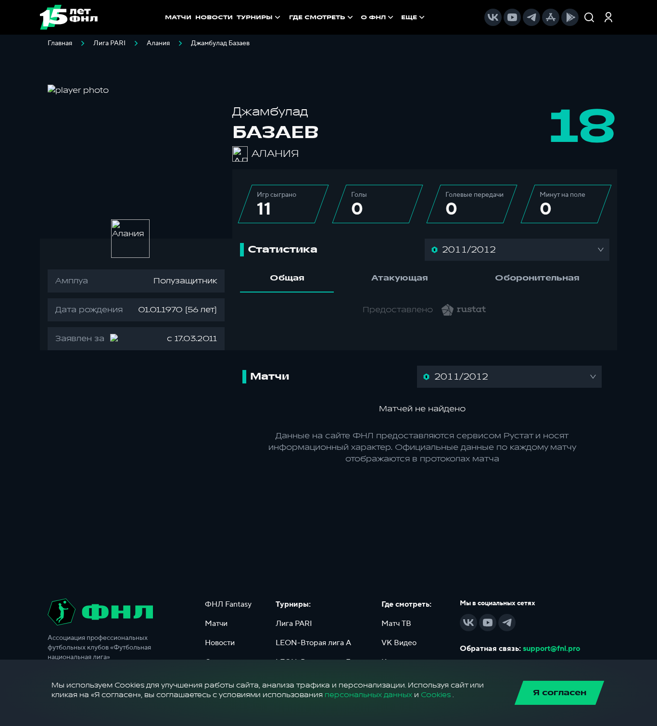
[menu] (358, 17)
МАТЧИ (178, 17)
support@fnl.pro (551, 648)
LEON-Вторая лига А (313, 643)
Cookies (436, 695)
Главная (60, 43)
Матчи (216, 623)
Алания (158, 43)
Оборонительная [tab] (537, 278)
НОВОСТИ (214, 17)
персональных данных (368, 695)
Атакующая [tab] (399, 278)
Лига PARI (109, 43)
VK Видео (399, 643)
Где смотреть (317, 17)
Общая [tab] (287, 278)
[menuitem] (322, 17)
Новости (220, 643)
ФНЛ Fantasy (228, 604)
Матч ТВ (396, 623)
